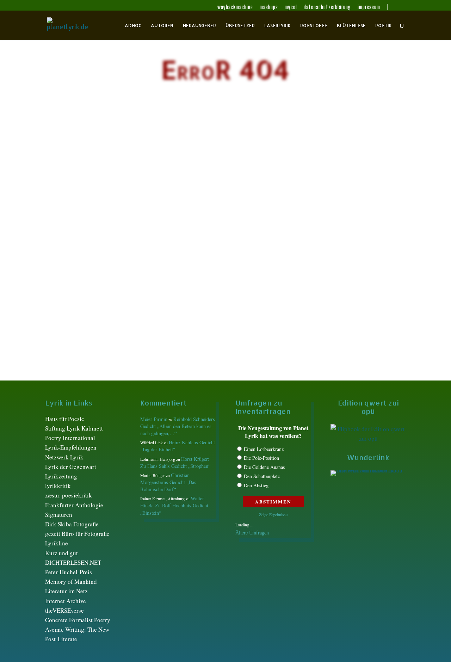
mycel (291, 7)
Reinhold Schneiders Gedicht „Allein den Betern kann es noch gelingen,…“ (177, 426)
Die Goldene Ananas (264, 467)
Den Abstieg (256, 485)
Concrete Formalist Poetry (77, 620)
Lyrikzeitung (61, 476)
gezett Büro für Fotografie (77, 534)
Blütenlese (351, 25)
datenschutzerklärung (327, 7)
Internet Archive (65, 601)
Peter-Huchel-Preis (68, 572)
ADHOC (133, 25)
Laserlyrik (277, 25)
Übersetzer (240, 25)
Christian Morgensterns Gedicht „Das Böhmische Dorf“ (168, 482)
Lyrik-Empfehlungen (71, 447)
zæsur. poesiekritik (68, 495)
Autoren (162, 25)
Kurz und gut (61, 553)
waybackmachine (235, 7)
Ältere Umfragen (252, 532)
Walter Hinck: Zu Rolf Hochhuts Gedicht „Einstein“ (174, 505)
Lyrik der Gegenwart (70, 467)
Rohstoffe (313, 25)
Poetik (383, 25)
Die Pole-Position (261, 457)
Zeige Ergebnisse (273, 514)
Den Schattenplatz (262, 476)
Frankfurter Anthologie (74, 505)
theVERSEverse (64, 610)
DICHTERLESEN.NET (73, 562)
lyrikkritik (58, 486)
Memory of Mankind (71, 581)
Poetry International (70, 438)
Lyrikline (56, 543)
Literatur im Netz (66, 591)
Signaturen (58, 515)
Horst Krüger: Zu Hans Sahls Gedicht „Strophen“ (175, 462)
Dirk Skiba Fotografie (72, 524)
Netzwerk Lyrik (64, 457)
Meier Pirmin (153, 419)
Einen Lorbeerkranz (264, 449)
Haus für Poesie (64, 419)
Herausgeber (199, 25)
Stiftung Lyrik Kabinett (74, 428)
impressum (369, 7)
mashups (269, 7)
